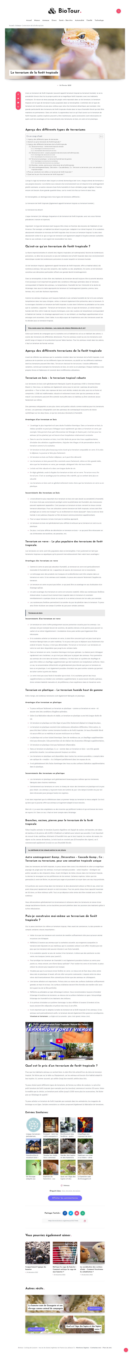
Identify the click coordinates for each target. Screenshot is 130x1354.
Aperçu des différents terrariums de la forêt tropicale (47, 144)
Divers (54, 20)
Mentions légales (82, 1348)
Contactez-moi (95, 1348)
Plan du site (107, 1348)
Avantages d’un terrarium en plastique (46, 161)
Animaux (45, 20)
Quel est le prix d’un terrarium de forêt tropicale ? (46, 174)
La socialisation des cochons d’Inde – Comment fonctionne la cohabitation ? (91, 1269)
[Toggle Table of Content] (100, 136)
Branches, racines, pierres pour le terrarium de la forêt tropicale (53, 165)
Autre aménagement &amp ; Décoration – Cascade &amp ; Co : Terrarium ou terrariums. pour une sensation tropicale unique (67, 169)
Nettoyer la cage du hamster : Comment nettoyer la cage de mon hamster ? (64, 1269)
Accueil (29, 20)
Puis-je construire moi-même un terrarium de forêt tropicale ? (50, 172)
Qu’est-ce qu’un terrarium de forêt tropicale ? (44, 142)
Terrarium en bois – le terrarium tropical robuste (47, 147)
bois (63, 1191)
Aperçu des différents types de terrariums (43, 139)
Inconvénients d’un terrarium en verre (46, 157)
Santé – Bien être (65, 20)
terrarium (69, 1191)
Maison (37, 20)
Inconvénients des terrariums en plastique (47, 163)
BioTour (68, 11)
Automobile (79, 20)
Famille (89, 20)
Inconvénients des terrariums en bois (45, 150)
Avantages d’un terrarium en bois (45, 148)
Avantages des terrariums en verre (45, 155)
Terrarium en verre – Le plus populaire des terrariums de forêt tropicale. (55, 153)
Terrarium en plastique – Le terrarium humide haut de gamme (52, 159)
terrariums (76, 1191)
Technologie (99, 20)
